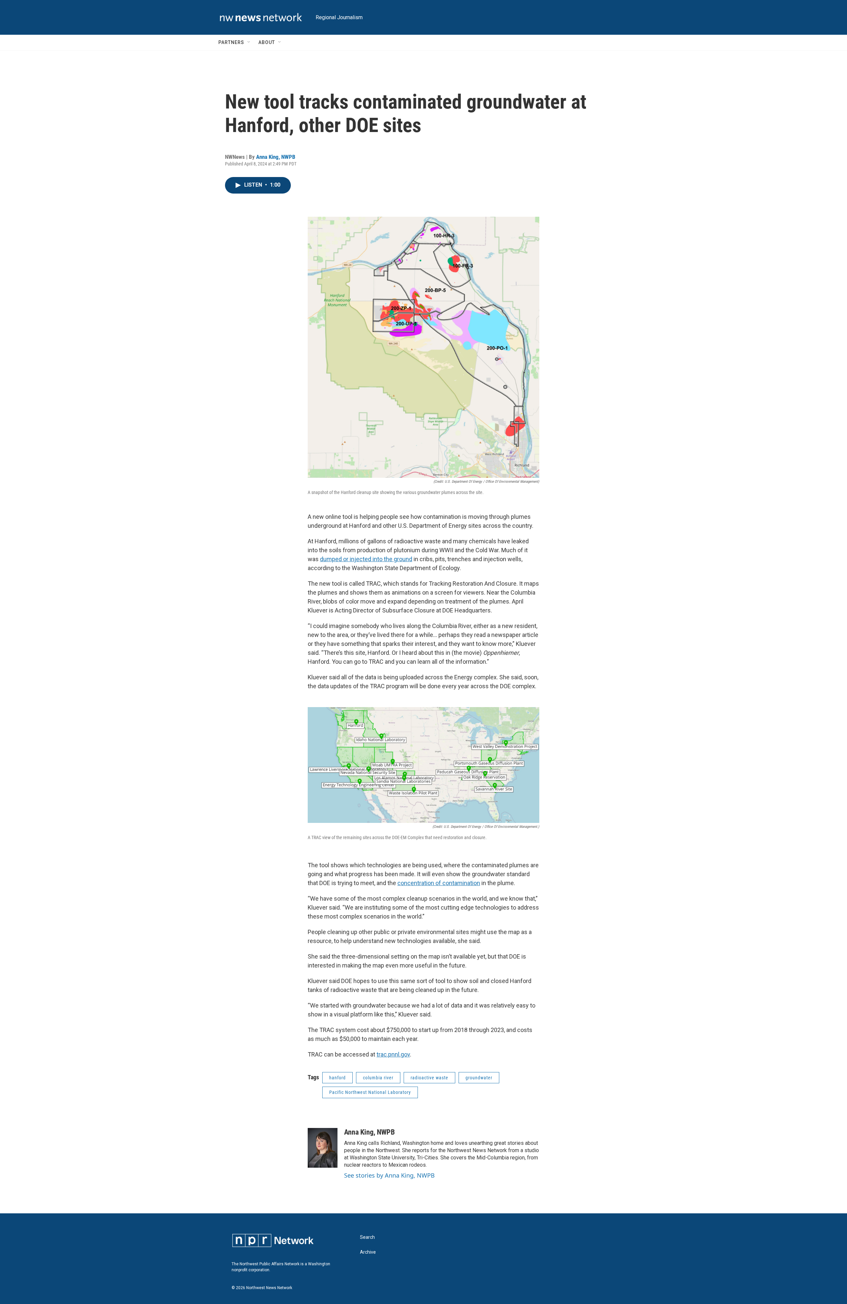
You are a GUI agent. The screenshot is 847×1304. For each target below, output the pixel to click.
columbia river (378, 1077)
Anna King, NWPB (275, 157)
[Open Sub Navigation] (249, 42)
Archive (368, 1252)
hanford (337, 1077)
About (266, 42)
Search (367, 1237)
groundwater (479, 1077)
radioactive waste (429, 1077)
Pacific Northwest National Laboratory (370, 1092)
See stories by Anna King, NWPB (389, 1175)
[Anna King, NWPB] (322, 1148)
